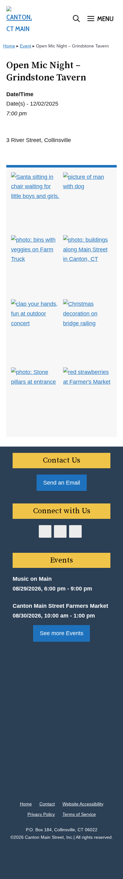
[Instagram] (75, 531)
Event (25, 45)
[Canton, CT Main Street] (19, 19)
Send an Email (61, 483)
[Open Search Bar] (76, 19)
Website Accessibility (82, 803)
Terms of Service (79, 814)
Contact (47, 803)
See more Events (61, 633)
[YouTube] (60, 531)
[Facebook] (45, 531)
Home (9, 45)
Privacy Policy (41, 814)
